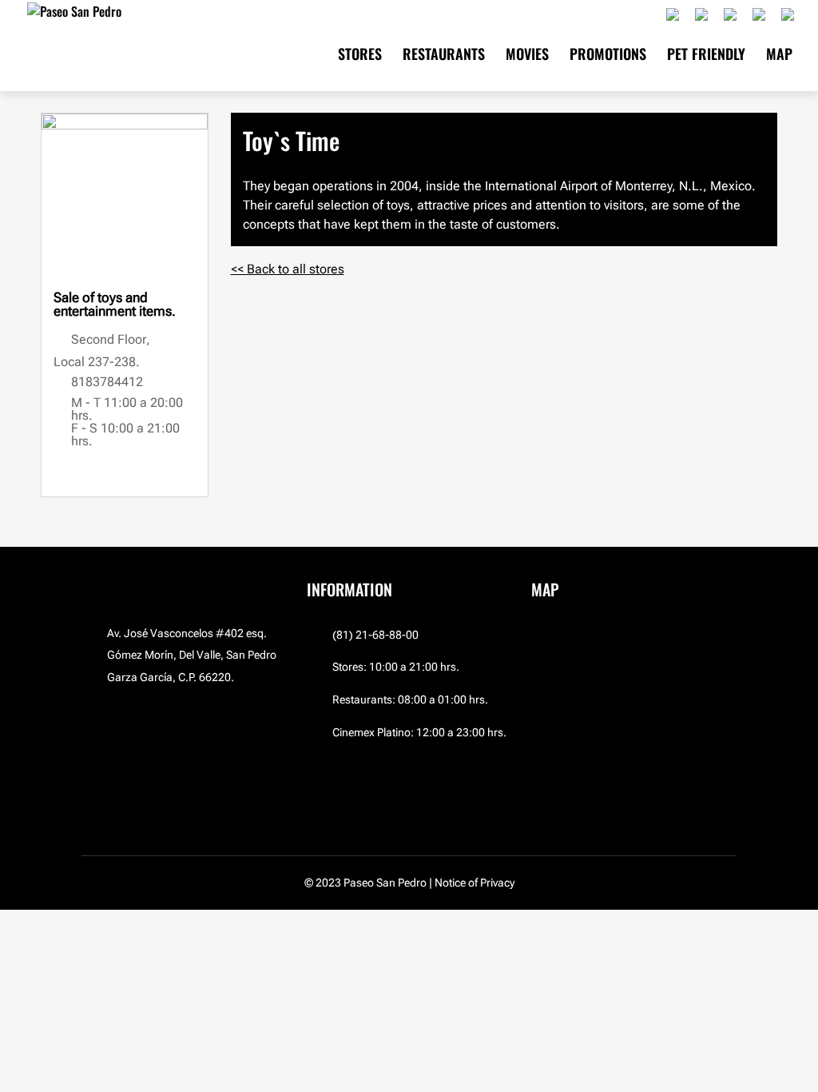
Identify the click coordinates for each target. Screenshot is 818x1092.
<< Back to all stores (287, 269)
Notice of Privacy (474, 882)
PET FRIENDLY (706, 56)
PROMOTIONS (608, 56)
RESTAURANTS (444, 56)
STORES (360, 56)
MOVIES (527, 56)
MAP (779, 56)
